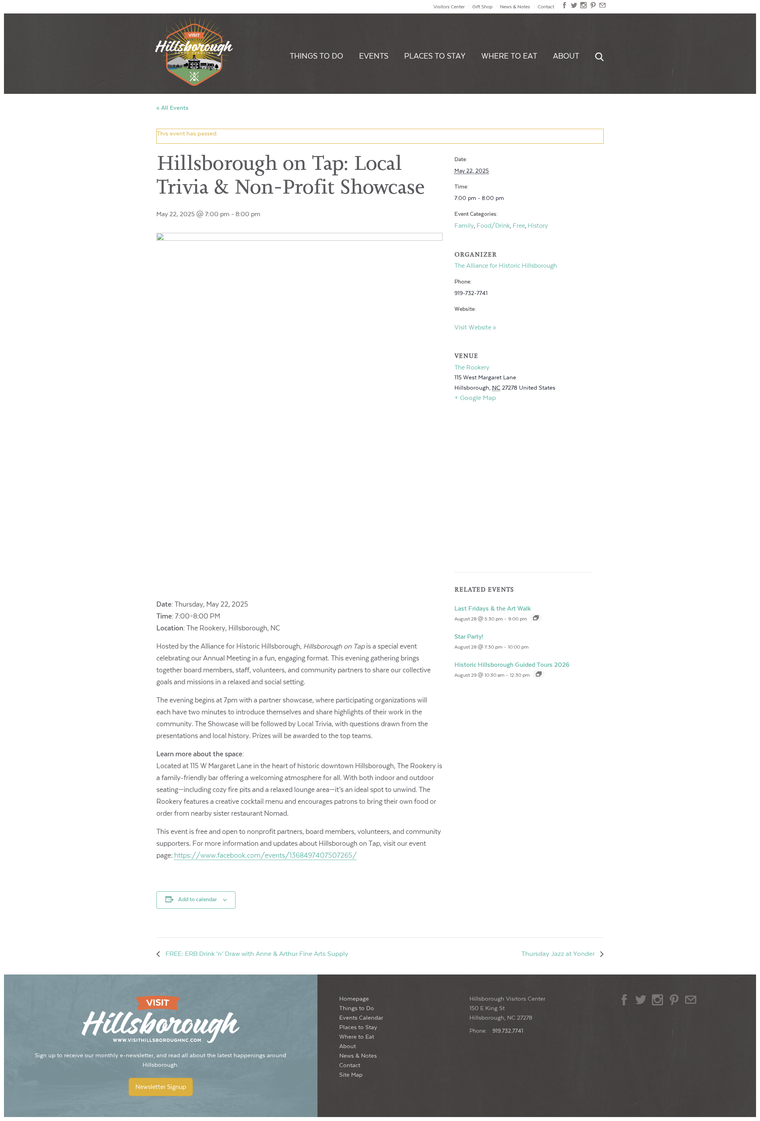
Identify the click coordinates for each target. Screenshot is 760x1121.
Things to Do (316, 56)
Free (519, 225)
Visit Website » (475, 327)
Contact (546, 7)
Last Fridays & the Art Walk (492, 608)
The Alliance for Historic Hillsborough (505, 265)
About (566, 56)
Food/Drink (493, 225)
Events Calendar (361, 1017)
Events (373, 56)
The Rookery (471, 367)
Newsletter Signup (160, 1087)
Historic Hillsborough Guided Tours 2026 (512, 664)
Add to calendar (197, 899)
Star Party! (468, 636)
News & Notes (515, 7)
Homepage (354, 998)
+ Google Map (475, 398)
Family (464, 225)
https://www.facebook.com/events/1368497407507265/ (265, 856)
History (538, 225)
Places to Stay (435, 56)
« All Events (172, 108)
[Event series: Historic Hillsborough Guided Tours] (539, 674)
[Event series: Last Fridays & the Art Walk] (536, 617)
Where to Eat (509, 56)
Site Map (351, 1075)
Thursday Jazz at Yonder (558, 953)
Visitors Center (449, 7)
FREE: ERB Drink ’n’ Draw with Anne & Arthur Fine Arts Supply (256, 953)
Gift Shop (482, 7)
